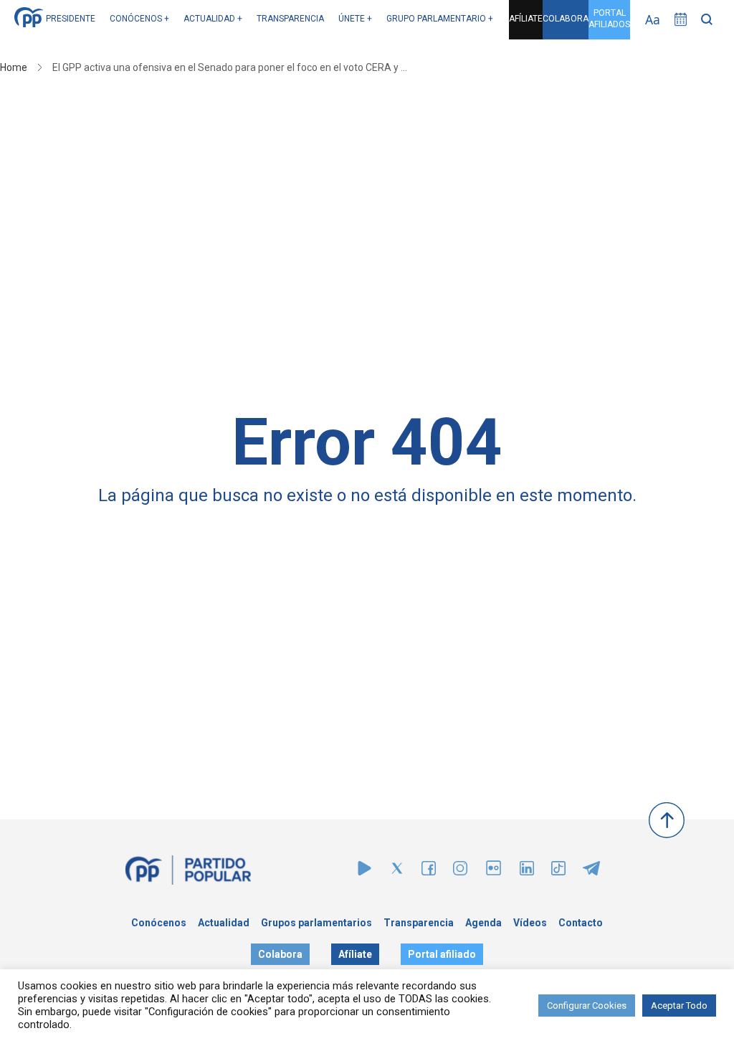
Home (13, 67)
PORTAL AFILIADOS (609, 18)
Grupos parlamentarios (316, 922)
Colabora (280, 954)
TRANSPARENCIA (290, 19)
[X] (397, 871)
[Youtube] (364, 871)
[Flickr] (493, 875)
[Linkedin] (527, 871)
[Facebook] (428, 871)
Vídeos (530, 922)
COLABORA (565, 19)
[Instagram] (460, 871)
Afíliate (355, 954)
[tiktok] (558, 871)
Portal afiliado (442, 954)
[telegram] (591, 871)
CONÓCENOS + (139, 19)
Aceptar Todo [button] (679, 1005)
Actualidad (223, 922)
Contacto (580, 922)
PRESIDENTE (70, 19)
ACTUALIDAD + (213, 19)
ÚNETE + (355, 19)
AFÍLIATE (526, 19)
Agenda (483, 922)
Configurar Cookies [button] (586, 1005)
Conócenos (158, 922)
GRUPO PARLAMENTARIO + (439, 19)
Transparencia (418, 922)
